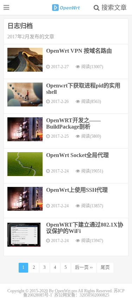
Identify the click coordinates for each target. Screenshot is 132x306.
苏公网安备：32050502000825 (81, 295)
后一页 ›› (84, 267)
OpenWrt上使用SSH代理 (77, 190)
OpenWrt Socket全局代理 (77, 155)
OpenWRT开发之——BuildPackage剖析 (73, 123)
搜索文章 (113, 7)
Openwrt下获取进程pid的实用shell (83, 89)
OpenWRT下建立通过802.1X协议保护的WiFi (84, 228)
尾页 (105, 267)
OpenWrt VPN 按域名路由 (79, 51)
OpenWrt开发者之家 (66, 7)
